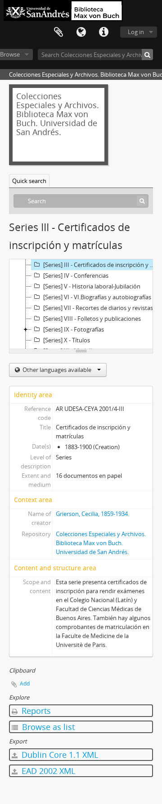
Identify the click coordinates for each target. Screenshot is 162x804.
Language (81, 32)
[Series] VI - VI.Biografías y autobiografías (97, 297)
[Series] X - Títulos (66, 340)
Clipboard (58, 32)
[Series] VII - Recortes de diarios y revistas (98, 308)
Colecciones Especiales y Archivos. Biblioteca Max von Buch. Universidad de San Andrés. (101, 543)
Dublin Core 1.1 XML (58, 754)
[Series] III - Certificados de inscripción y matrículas (102, 265)
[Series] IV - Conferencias (75, 275)
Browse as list (47, 726)
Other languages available (57, 370)
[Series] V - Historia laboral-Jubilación (91, 286)
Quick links (103, 32)
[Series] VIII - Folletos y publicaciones (92, 319)
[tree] (81, 304)
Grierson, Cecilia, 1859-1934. (92, 514)
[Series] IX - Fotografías (73, 329)
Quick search (29, 181)
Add (25, 683)
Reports (35, 710)
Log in (136, 32)
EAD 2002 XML (47, 770)
